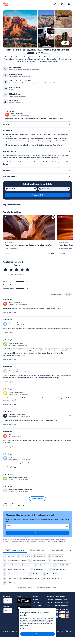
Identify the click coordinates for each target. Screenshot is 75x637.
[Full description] (70, 151)
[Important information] (70, 205)
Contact (35, 599)
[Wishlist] (55, 4)
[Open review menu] (70, 303)
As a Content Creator (61, 602)
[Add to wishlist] (53, 217)
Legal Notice (36, 602)
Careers (49, 602)
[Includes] (70, 170)
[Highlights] (70, 130)
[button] (42, 53)
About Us (50, 599)
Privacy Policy (37, 605)
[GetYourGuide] (6, 4)
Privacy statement (58, 541)
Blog (48, 605)
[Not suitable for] (70, 176)
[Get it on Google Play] (24, 600)
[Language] (61, 3)
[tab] (15, 550)
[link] (29, 235)
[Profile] (69, 4)
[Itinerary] (70, 124)
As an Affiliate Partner (62, 605)
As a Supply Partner (61, 599)
